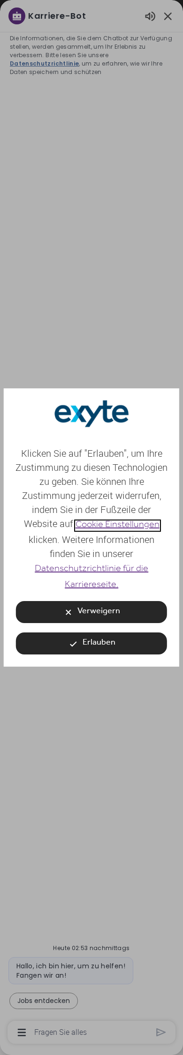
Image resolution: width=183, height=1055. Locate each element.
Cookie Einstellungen (117, 525)
